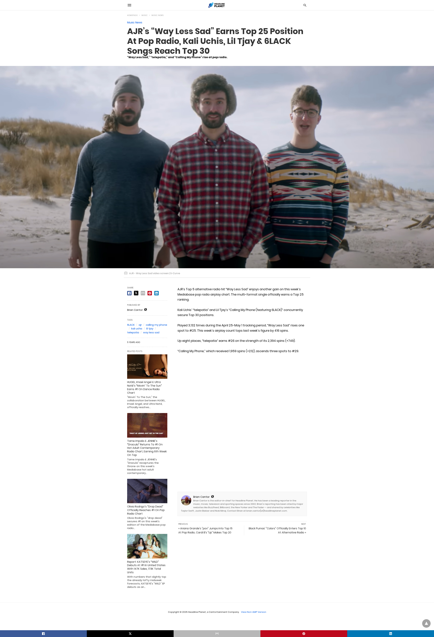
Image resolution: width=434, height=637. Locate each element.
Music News (158, 15)
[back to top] (426, 623)
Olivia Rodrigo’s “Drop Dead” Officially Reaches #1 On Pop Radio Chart (146, 510)
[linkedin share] (156, 293)
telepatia (133, 332)
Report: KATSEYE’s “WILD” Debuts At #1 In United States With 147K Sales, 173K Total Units (146, 567)
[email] (217, 633)
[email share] (143, 293)
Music (145, 15)
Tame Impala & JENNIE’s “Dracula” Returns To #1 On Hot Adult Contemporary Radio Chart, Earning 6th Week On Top (147, 448)
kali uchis (136, 328)
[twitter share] (136, 293)
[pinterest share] (149, 293)
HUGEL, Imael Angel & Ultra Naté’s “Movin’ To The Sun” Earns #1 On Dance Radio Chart (144, 387)
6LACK (131, 325)
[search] (305, 5)
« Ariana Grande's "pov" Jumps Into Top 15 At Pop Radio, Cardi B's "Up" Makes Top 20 (205, 530)
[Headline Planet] (217, 5)
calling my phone (156, 325)
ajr (140, 325)
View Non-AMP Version (253, 612)
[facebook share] (129, 293)
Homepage (132, 15)
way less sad (151, 332)
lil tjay (149, 328)
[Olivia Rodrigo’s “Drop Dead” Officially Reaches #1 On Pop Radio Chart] (147, 491)
